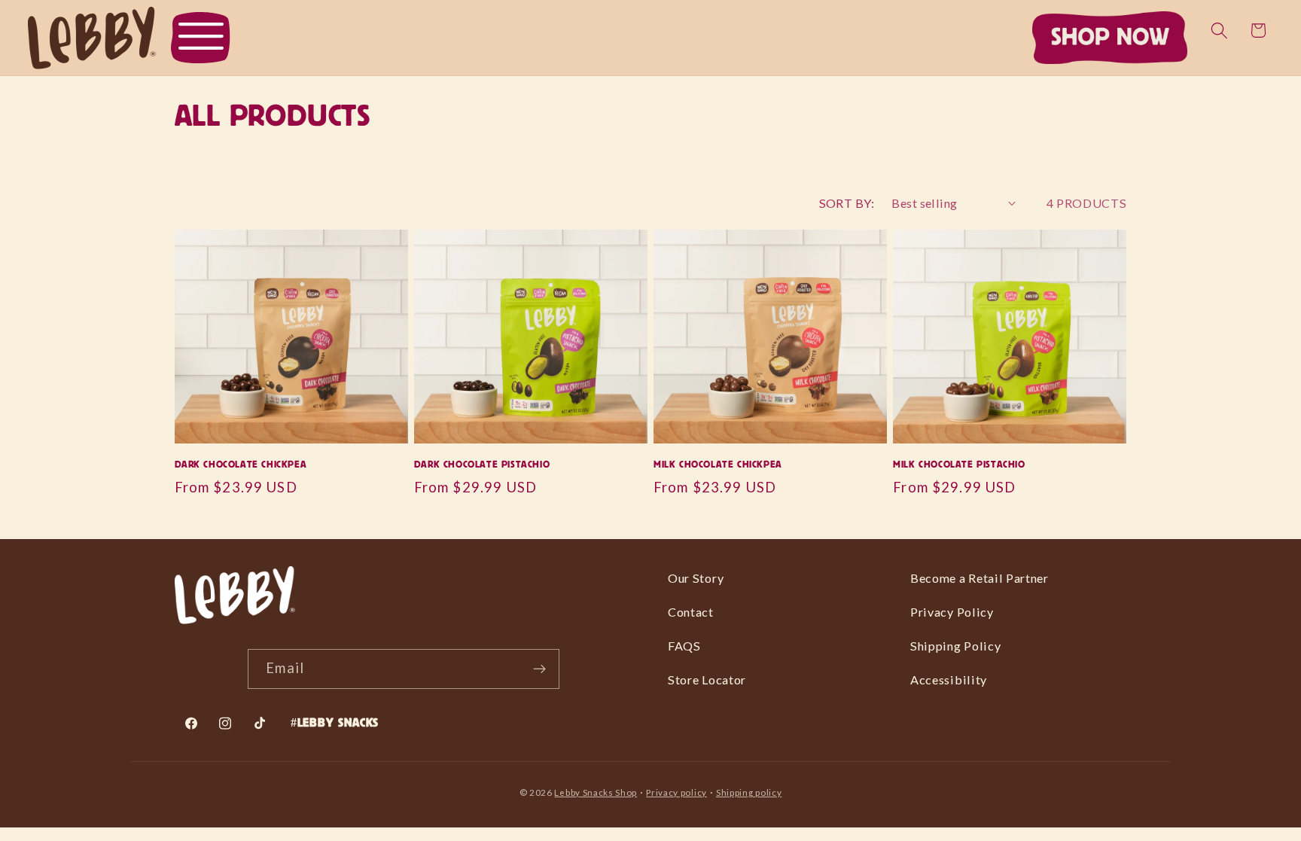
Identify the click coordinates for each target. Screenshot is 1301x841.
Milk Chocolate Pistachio (959, 464)
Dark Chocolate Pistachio (482, 464)
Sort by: (847, 203)
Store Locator (707, 679)
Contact (691, 612)
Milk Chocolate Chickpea (718, 464)
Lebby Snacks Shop (595, 792)
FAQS (684, 645)
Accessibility (948, 679)
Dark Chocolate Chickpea (241, 464)
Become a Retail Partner (979, 578)
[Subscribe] (540, 669)
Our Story (696, 578)
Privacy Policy (952, 612)
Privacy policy (676, 792)
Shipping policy (749, 792)
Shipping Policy (955, 645)
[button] (200, 38)
